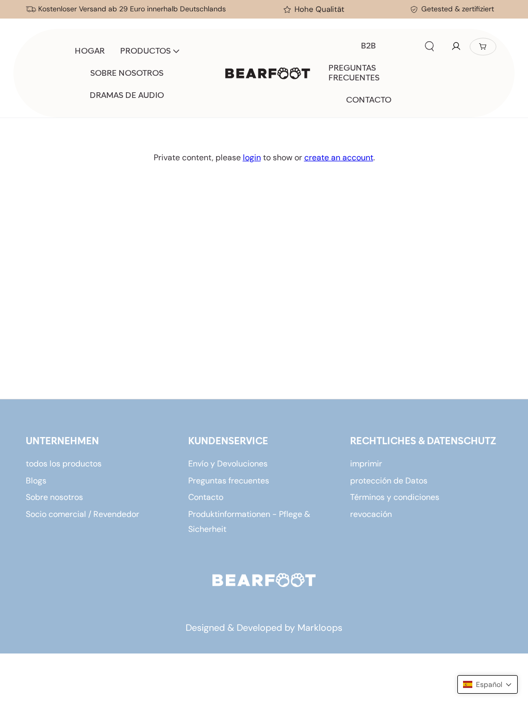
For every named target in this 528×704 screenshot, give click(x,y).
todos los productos (64, 463)
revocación (371, 514)
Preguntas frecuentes (228, 480)
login (252, 157)
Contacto (205, 497)
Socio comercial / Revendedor (82, 514)
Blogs (36, 480)
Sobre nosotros (54, 497)
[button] (429, 46)
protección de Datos (388, 480)
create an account (338, 157)
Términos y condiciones (394, 497)
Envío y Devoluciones (228, 463)
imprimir (366, 463)
